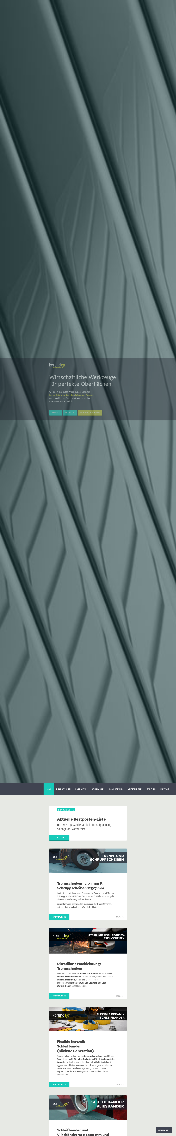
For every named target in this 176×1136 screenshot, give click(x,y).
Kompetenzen (116, 789)
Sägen (52, 395)
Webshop (56, 412)
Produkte (80, 789)
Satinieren (80, 395)
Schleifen (70, 395)
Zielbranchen (63, 789)
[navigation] (88, 789)
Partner (151, 789)
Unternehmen (135, 789)
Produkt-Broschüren (90, 412)
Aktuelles (70, 412)
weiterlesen (59, 917)
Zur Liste (59, 837)
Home (49, 789)
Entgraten (60, 395)
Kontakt (164, 789)
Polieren (89, 395)
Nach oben (163, 1130)
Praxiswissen (97, 789)
